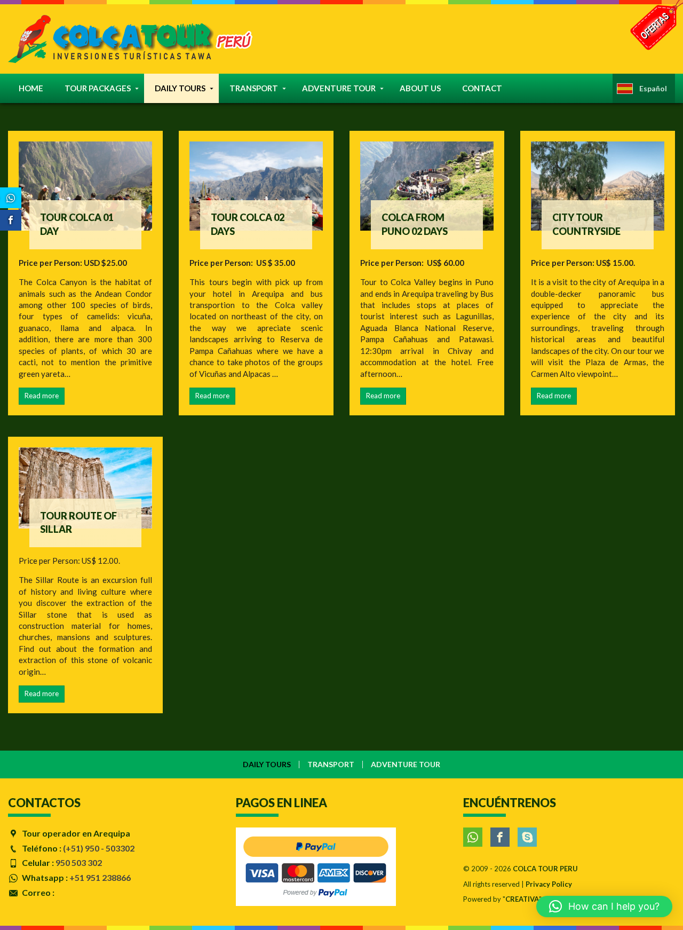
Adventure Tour (339, 88)
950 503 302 (78, 862)
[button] (604, 906)
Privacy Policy (549, 884)
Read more (42, 395)
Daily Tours (180, 88)
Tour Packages (98, 88)
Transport (253, 88)
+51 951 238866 (100, 877)
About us (420, 88)
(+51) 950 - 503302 (98, 848)
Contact (482, 88)
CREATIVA (522, 899)
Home (31, 88)
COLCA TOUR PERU (545, 868)
